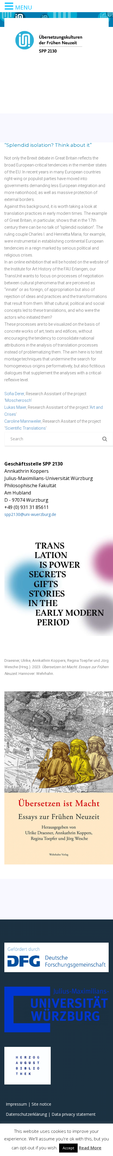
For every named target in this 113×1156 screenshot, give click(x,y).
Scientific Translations (25, 428)
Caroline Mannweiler (22, 421)
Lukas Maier (15, 407)
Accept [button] (68, 1147)
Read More (90, 1147)
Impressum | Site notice (28, 1104)
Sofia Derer (14, 393)
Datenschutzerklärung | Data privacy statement (51, 1114)
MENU (23, 7)
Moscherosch (18, 400)
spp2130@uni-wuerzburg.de (30, 514)
